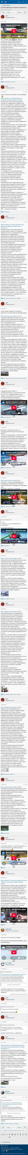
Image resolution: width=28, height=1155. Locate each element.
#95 (26, 934)
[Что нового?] (23, 1)
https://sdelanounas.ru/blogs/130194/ (11, 558)
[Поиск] (26, 1)
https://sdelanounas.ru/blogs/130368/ (11, 787)
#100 (26, 1097)
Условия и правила (14, 1148)
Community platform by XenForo (13, 1153)
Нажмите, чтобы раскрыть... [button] (14, 984)
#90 (26, 609)
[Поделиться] (24, 22)
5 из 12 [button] (13, 12)
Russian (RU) (5, 1145)
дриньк (7, 1091)
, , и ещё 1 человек (11, 298)
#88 (26, 516)
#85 (26, 388)
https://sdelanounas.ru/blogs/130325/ (11, 707)
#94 (26, 877)
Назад (8, 12)
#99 (26, 1042)
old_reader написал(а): (7, 1025)
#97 (26, 1003)
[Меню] (2, 2)
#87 (26, 477)
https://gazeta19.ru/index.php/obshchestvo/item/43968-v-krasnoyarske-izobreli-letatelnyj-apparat (14, 882)
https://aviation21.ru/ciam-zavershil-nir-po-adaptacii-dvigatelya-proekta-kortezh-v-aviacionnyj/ (12, 226)
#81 (26, 21)
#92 (26, 784)
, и (9, 506)
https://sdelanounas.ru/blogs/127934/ (11, 316)
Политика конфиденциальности (9, 1149)
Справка (20, 1149)
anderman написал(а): (7, 1006)
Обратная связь (5, 1148)
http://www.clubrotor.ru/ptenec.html (10, 480)
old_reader (8, 963)
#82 (26, 92)
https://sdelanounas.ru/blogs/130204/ (11, 611)
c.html (3, 522)
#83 (26, 222)
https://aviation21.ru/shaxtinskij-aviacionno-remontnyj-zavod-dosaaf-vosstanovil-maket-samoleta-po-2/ (13, 1046)
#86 (26, 427)
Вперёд (19, 12)
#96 (26, 968)
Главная (3, 1150)
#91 (26, 704)
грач (3, 9)
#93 (26, 843)
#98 (26, 1022)
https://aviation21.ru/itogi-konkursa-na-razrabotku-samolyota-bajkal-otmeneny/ (11, 99)
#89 (26, 555)
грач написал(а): (6, 519)
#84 (26, 308)
